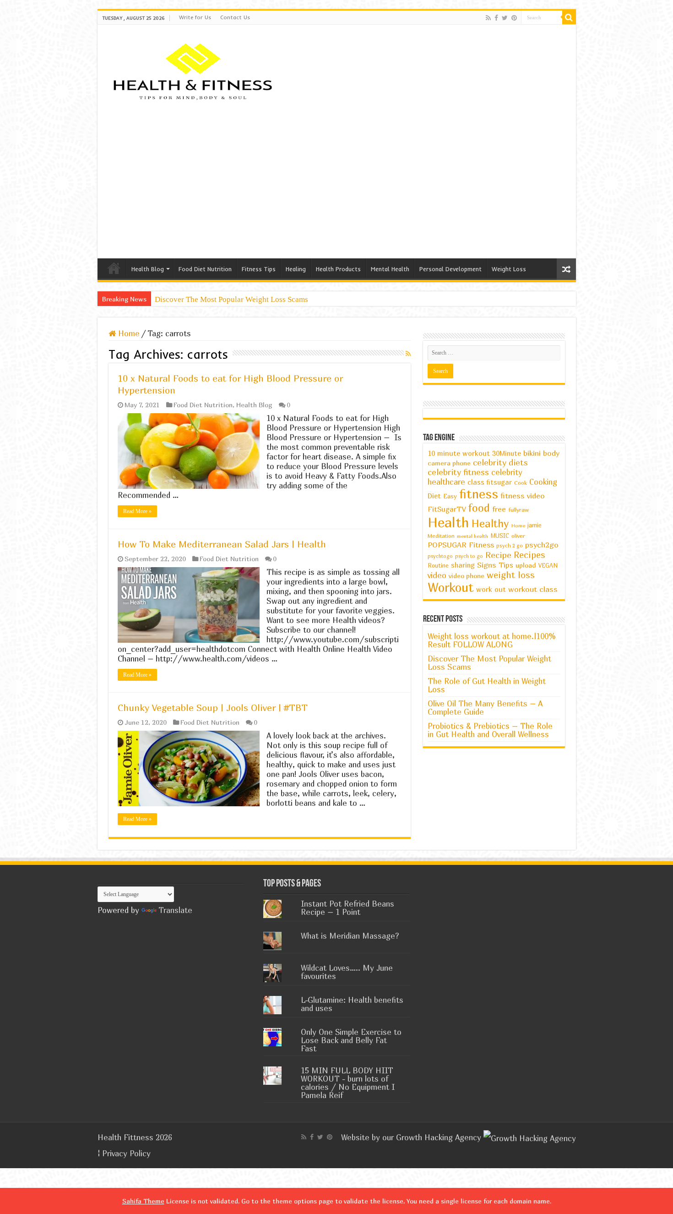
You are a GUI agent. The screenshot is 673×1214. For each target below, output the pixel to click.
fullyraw (518, 509)
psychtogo (440, 556)
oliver (518, 535)
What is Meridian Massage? (350, 936)
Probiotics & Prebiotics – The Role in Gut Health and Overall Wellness (490, 730)
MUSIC (499, 535)
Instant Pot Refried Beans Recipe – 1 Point (347, 908)
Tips (506, 565)
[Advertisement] (336, 180)
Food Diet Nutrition (205, 269)
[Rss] (488, 17)
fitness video (522, 495)
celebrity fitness (458, 472)
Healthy (490, 523)
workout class (533, 589)
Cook (520, 482)
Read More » (137, 511)
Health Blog (147, 269)
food (479, 507)
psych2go (542, 544)
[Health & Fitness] (196, 71)
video (437, 575)
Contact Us (235, 17)
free (499, 509)
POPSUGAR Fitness (461, 544)
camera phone (449, 463)
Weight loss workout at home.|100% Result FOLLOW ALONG (492, 640)
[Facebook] (496, 17)
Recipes (529, 554)
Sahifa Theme (143, 1201)
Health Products (338, 269)
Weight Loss (509, 269)
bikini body (541, 453)
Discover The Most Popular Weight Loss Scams (231, 299)
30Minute (506, 453)
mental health (472, 536)
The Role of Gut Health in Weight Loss (487, 685)
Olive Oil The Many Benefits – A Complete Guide (485, 707)
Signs (486, 564)
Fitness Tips (259, 269)
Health (448, 522)
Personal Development (450, 269)
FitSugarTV (447, 509)
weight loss (511, 574)
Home (114, 268)
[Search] (569, 17)
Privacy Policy (126, 1153)
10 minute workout (459, 453)
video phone (466, 576)
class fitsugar (489, 482)
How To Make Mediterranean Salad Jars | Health (222, 544)
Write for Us (195, 17)
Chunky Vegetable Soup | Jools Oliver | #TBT (213, 707)
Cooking (543, 482)
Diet (434, 496)
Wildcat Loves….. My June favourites (347, 972)
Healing (296, 269)
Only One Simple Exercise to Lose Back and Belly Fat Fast (351, 1040)
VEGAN (548, 565)
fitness (478, 494)
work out (491, 589)
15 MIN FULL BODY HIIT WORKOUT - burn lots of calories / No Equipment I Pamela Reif (348, 1083)
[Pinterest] (514, 17)
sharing (463, 565)
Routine (438, 565)
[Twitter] (505, 17)
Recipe (498, 555)
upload (526, 565)
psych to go (469, 556)
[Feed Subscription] (408, 353)
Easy (450, 496)
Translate (175, 910)
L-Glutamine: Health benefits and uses (352, 1004)
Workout (451, 587)
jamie (534, 525)
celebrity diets (500, 462)
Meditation (441, 536)
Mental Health (390, 269)
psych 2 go (509, 545)
